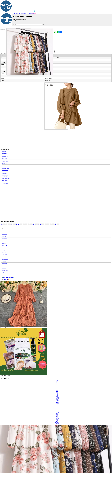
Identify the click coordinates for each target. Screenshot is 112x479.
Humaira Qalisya (5, 156)
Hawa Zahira (4, 268)
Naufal (57, 416)
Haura (57, 399)
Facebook (2, 477)
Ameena (57, 408)
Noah (57, 394)
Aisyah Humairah (5, 166)
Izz (57, 420)
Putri (57, 410)
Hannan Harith (4, 256)
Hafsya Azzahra (5, 259)
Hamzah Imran (4, 238)
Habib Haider (4, 272)
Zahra (57, 395)
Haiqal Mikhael (4, 274)
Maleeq (57, 412)
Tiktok (11, 477)
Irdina (57, 414)
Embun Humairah (5, 161)
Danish (57, 417)
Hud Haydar (4, 231)
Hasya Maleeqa (4, 234)
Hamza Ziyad (4, 254)
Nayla (57, 385)
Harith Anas (4, 252)
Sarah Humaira (4, 173)
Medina (57, 398)
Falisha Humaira (5, 163)
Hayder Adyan (4, 245)
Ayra (57, 415)
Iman (57, 380)
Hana (57, 384)
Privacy (10, 476)
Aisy (57, 382)
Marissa (57, 418)
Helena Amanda (5, 265)
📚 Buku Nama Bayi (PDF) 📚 (8, 277)
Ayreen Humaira (5, 175)
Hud (57, 421)
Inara (57, 392)
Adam (57, 390)
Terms (14, 476)
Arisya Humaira (5, 171)
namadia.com (6, 476)
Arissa (57, 407)
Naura (57, 396)
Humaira (57, 397)
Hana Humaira (4, 158)
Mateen (57, 402)
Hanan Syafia (4, 263)
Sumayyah (57, 422)
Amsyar (57, 423)
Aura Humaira (4, 159)
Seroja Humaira (5, 165)
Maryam (57, 405)
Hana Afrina (4, 240)
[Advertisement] (18, 19)
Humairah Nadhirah (5, 168)
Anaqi (57, 419)
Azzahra (57, 406)
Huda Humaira (4, 151)
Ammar (57, 403)
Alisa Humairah (5, 176)
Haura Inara (4, 247)
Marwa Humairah (5, 170)
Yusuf (57, 383)
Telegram (7, 477)
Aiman (57, 404)
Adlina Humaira (5, 180)
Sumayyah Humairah (6, 178)
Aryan (57, 386)
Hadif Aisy (4, 236)
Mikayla (57, 400)
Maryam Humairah (5, 154)
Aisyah (57, 387)
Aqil (57, 413)
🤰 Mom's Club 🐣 (5, 279)
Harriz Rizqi (4, 243)
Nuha (57, 393)
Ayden (57, 401)
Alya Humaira (4, 153)
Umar (57, 391)
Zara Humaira (4, 181)
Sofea (57, 381)
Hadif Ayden (4, 261)
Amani (57, 409)
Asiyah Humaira (5, 183)
